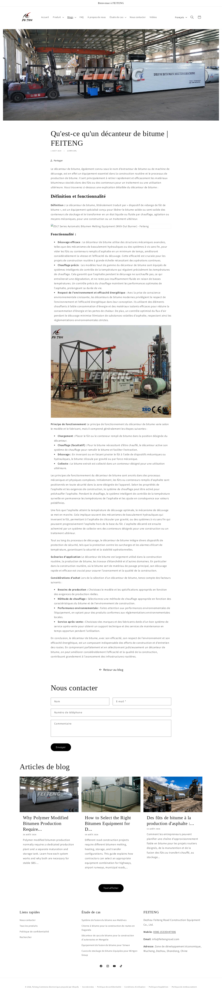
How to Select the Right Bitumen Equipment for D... (108, 823)
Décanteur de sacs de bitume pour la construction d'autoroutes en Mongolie (108, 937)
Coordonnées (88, 987)
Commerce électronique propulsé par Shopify (59, 987)
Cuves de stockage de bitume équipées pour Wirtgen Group (109, 952)
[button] (58, 17)
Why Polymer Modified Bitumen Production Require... (45, 823)
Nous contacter (27, 919)
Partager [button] (58, 160)
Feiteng (35, 987)
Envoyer (61, 747)
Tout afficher (111, 888)
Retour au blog (113, 670)
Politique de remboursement (184, 987)
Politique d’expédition (158, 987)
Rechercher (26, 937)
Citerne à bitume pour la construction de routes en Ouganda (108, 927)
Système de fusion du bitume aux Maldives (104, 919)
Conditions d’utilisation (134, 987)
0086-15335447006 (164, 932)
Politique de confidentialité (34, 931)
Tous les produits (28, 925)
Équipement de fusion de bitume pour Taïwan (106, 945)
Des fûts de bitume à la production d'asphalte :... (170, 820)
